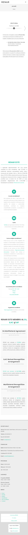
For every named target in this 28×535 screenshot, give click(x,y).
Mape (14, 292)
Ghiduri (14, 290)
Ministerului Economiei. (19, 182)
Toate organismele (8, 309)
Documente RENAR (14, 294)
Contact (3, 501)
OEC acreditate (5, 499)
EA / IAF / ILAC (16, 289)
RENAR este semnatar (8, 371)
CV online (14, 517)
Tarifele (5, 224)
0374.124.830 (15, 531)
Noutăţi (3, 494)
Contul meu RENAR (14, 515)
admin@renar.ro (15, 528)
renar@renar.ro (7, 439)
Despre (3, 496)
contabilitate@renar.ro (9, 456)
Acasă (3, 493)
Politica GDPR (14, 520)
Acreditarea (4, 497)
